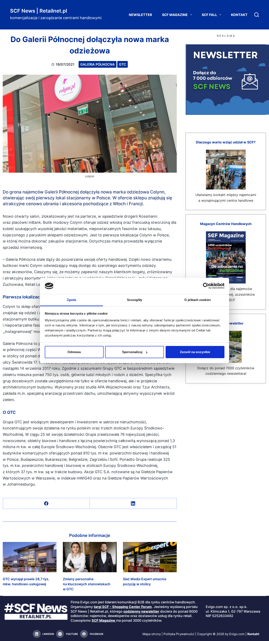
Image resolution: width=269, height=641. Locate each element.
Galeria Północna (97, 64)
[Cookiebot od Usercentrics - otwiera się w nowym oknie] (206, 286)
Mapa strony (151, 634)
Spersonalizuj (132, 352)
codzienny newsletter (141, 611)
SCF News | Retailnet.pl (38, 11)
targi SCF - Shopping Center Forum (123, 607)
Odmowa (74, 352)
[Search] (256, 14)
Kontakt (239, 15)
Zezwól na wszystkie (195, 352)
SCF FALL (209, 15)
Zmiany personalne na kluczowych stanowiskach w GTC (86, 584)
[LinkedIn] (133, 503)
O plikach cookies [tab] (197, 300)
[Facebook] (46, 503)
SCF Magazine (175, 15)
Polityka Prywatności (179, 634)
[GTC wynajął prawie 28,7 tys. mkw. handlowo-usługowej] (30, 557)
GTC (122, 64)
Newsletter (140, 15)
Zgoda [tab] (71, 300)
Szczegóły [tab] (134, 300)
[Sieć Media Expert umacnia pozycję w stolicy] (150, 557)
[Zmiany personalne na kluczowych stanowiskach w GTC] (90, 557)
